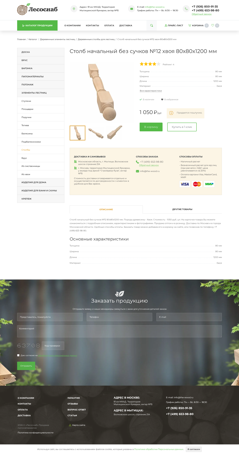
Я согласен (194, 449)
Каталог (33, 39)
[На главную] (37, 9)
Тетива (25, 125)
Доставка (125, 25)
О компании (72, 25)
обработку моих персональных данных (57, 355)
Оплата (109, 25)
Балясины (27, 133)
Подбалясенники (31, 141)
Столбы (26, 149)
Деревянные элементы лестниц (57, 39)
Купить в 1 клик (182, 127)
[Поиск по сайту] (151, 25)
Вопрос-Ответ (77, 409)
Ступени (26, 101)
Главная (21, 39)
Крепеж (26, 198)
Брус (25, 60)
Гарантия (74, 398)
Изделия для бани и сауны (39, 190)
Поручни (26, 117)
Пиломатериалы (33, 76)
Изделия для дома (34, 182)
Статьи (72, 415)
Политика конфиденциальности (35, 432)
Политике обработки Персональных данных (158, 449)
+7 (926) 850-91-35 (205, 6)
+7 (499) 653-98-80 (205, 10)
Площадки (27, 109)
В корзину (151, 127)
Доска (26, 52)
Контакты (92, 25)
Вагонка (27, 68)
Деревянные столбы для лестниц (96, 39)
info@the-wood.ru (154, 7)
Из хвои (26, 174)
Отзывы (73, 403)
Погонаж (27, 84)
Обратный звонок (202, 14)
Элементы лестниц (34, 92)
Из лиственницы (31, 166)
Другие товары (182, 209)
